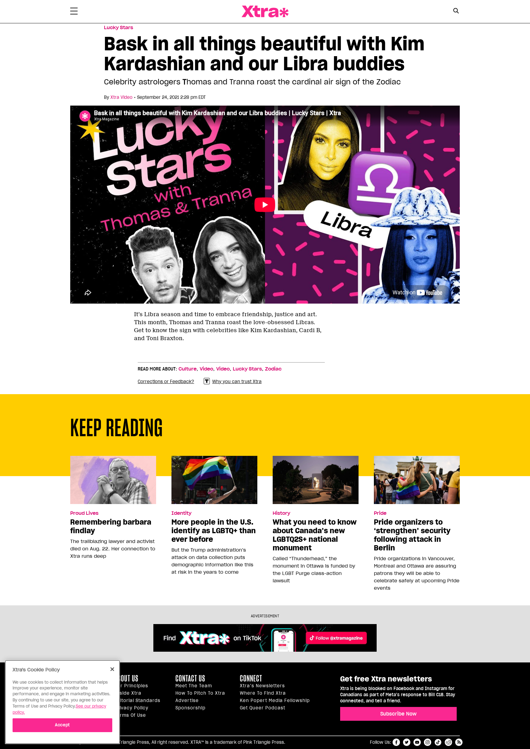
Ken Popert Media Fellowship (275, 700)
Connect (251, 678)
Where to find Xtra (263, 693)
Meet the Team (193, 686)
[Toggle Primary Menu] (74, 12)
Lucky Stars (118, 27)
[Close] (112, 669)
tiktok (438, 742)
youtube (417, 742)
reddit (448, 742)
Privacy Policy (131, 708)
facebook (396, 742)
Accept (62, 725)
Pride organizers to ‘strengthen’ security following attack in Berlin (412, 535)
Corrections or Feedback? (166, 381)
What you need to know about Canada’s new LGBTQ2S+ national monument (315, 535)
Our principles (131, 686)
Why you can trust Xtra (237, 381)
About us (126, 678)
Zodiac (273, 369)
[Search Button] (456, 11)
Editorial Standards (137, 700)
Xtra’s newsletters (262, 686)
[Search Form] (456, 11)
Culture (188, 369)
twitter (406, 742)
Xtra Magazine (265, 11)
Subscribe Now (398, 714)
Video (206, 369)
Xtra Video (121, 97)
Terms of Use (130, 715)
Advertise (187, 700)
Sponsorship (190, 708)
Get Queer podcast (262, 708)
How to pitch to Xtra (200, 693)
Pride (380, 513)
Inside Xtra (127, 693)
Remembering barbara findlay (110, 526)
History (281, 513)
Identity (181, 513)
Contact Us (190, 678)
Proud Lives (84, 513)
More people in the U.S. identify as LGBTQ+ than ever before (213, 531)
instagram (427, 742)
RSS (459, 742)
